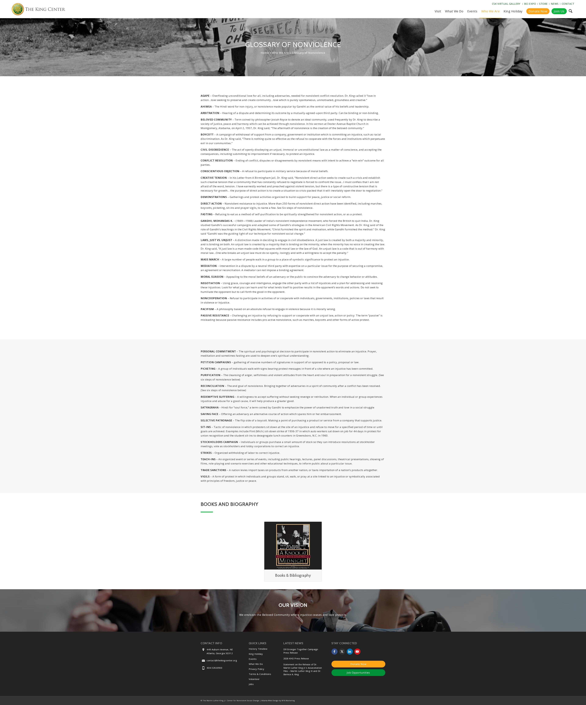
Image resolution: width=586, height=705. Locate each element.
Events (253, 658)
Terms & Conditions (260, 674)
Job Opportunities (358, 672)
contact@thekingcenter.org (222, 660)
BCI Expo (530, 3)
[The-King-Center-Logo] (38, 9)
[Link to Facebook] (334, 651)
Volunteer (254, 679)
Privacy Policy (256, 668)
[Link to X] (342, 651)
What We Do (256, 663)
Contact (568, 3)
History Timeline (258, 648)
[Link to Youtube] (357, 651)
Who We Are (280, 53)
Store (543, 3)
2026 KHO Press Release (296, 658)
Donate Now (358, 664)
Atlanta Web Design (270, 700)
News (555, 3)
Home (265, 53)
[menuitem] (506, 4)
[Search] (570, 11)
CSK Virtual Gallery (506, 3)
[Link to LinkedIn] (350, 651)
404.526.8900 (214, 667)
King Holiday (256, 653)
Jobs (251, 684)
